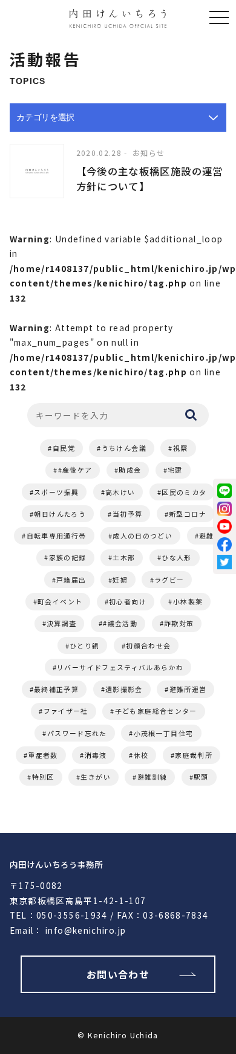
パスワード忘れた (77, 733)
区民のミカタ (184, 492)
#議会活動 (120, 623)
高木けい (120, 492)
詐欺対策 (179, 623)
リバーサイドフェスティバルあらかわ (120, 667)
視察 (180, 448)
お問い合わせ (118, 974)
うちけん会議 (124, 448)
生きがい (95, 776)
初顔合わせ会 (148, 645)
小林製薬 (188, 601)
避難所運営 (188, 689)
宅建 (175, 469)
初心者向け (127, 601)
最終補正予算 (56, 689)
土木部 (124, 557)
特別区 (43, 776)
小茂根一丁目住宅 (164, 733)
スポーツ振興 (56, 492)
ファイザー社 (66, 711)
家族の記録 (68, 557)
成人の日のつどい (142, 535)
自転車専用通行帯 (57, 535)
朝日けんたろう (60, 514)
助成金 (130, 469)
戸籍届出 (71, 579)
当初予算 (127, 514)
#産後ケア (75, 469)
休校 (141, 755)
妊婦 (120, 579)
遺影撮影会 (124, 689)
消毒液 (96, 755)
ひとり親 (84, 645)
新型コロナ (187, 514)
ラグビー (169, 579)
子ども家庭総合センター (156, 711)
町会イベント (60, 601)
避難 (206, 535)
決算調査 (61, 623)
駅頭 (201, 776)
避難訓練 (152, 776)
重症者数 (42, 755)
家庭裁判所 (193, 755)
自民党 (64, 448)
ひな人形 (176, 557)
